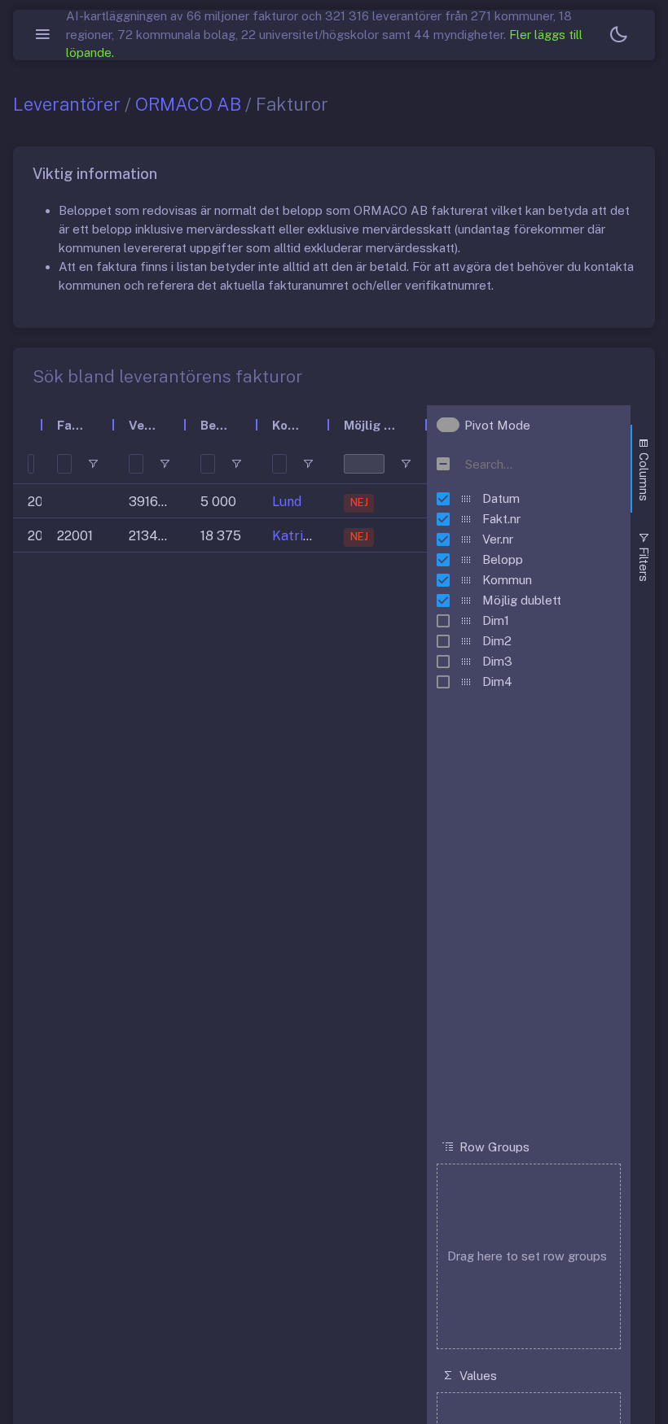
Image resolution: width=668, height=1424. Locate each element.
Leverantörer (67, 104)
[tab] (643, 469)
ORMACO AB (188, 104)
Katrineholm (310, 536)
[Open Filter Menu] (92, 463)
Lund (286, 501)
